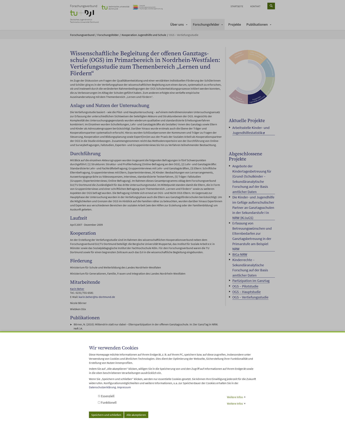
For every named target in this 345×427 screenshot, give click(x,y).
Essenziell (107, 396)
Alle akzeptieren (136, 414)
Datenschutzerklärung (102, 387)
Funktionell (108, 402)
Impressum (124, 387)
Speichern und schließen (106, 414)
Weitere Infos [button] (235, 397)
